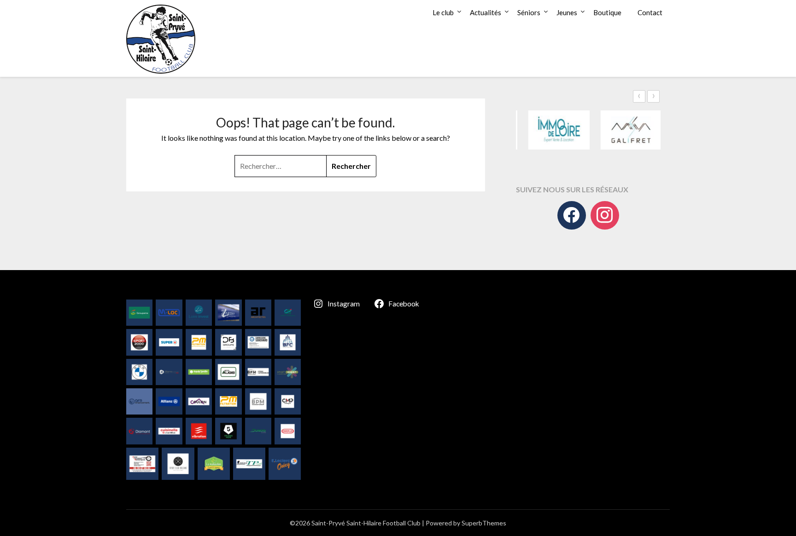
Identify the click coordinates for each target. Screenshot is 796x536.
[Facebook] (571, 215)
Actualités (485, 12)
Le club (443, 12)
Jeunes (566, 12)
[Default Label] (604, 215)
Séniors (528, 12)
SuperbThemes (484, 523)
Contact (650, 12)
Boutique (607, 12)
